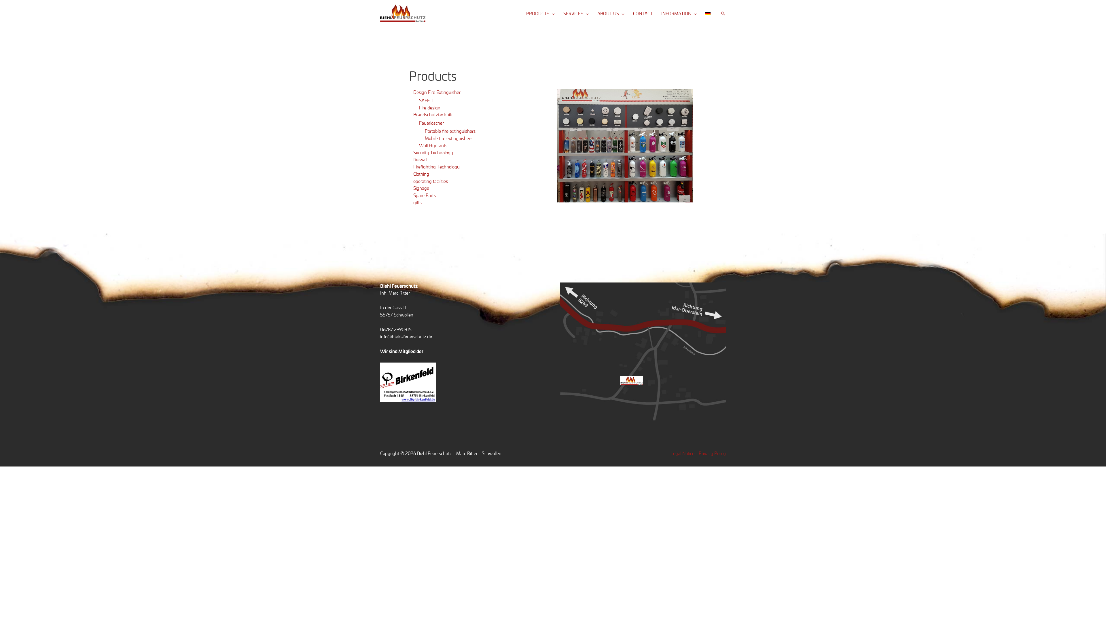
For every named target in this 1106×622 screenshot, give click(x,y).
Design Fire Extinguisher (437, 92)
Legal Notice (682, 453)
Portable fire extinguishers (450, 131)
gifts (417, 202)
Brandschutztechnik (432, 114)
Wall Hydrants (433, 145)
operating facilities (430, 181)
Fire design (429, 107)
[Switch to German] (708, 13)
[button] (552, 13)
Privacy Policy (712, 453)
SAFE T (426, 100)
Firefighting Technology (436, 166)
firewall (420, 159)
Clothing (421, 173)
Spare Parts (424, 195)
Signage (421, 188)
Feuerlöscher (431, 123)
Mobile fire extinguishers (448, 138)
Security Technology (433, 152)
